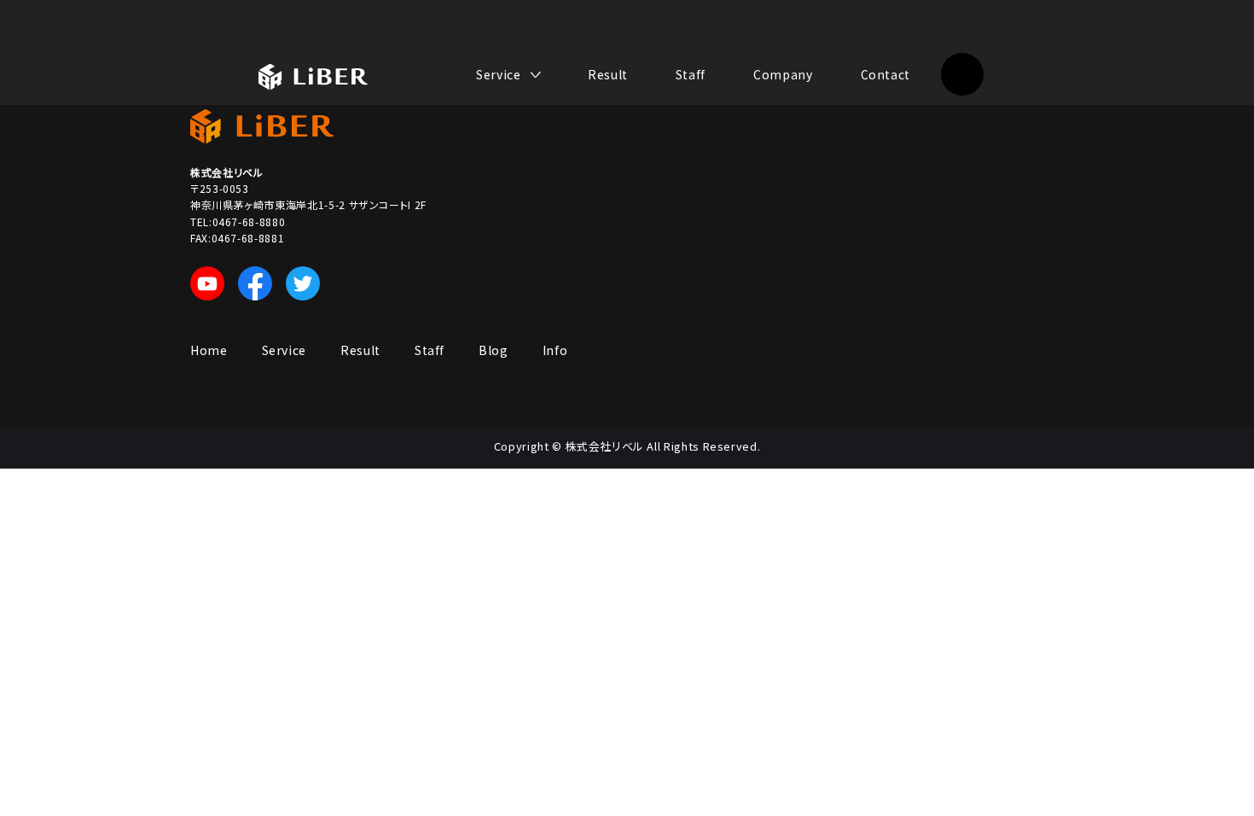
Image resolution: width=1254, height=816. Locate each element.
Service (284, 349)
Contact (885, 74)
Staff (690, 74)
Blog (493, 349)
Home (209, 349)
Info (555, 349)
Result (608, 74)
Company (782, 74)
